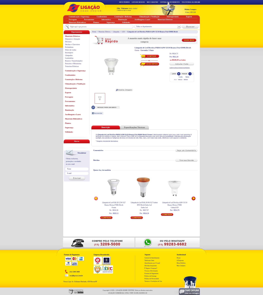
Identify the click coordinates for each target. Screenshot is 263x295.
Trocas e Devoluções (151, 271)
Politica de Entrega (150, 276)
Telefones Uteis (149, 260)
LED (123, 32)
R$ (190, 10)
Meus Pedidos (124, 2)
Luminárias (69, 58)
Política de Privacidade (152, 278)
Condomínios (70, 75)
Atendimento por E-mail (152, 263)
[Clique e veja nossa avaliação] (98, 264)
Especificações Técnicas (134, 127)
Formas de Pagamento (151, 273)
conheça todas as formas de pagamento (180, 67)
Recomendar (97, 113)
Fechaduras (69, 47)
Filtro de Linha (70, 50)
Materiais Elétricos (104, 32)
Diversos (68, 42)
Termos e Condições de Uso (153, 281)
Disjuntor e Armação (72, 39)
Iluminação (69, 110)
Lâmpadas (116, 32)
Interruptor (69, 53)
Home (94, 32)
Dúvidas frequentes (151, 265)
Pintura (68, 123)
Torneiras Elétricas (72, 66)
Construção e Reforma (73, 79)
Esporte (68, 92)
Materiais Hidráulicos (73, 119)
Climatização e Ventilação (75, 84)
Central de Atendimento (152, 258)
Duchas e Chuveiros (72, 44)
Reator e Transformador (73, 61)
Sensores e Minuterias (73, 64)
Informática (69, 106)
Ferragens (69, 97)
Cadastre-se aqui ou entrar (124, 10)
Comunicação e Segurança (75, 71)
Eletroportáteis (71, 88)
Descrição (106, 127)
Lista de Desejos (138, 2)
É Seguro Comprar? (151, 268)
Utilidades (69, 132)
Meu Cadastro (152, 2)
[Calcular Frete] (183, 64)
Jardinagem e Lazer (73, 114)
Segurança (69, 128)
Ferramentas (70, 101)
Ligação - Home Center (84, 8)
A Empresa (180, 260)
